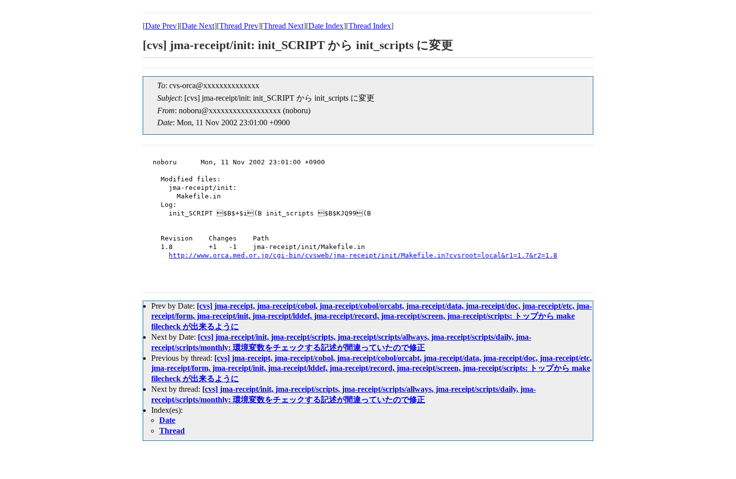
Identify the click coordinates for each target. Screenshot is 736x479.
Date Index (325, 26)
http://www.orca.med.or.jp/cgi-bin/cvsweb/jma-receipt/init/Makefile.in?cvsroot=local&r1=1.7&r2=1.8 (363, 255)
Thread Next (283, 26)
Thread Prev (238, 26)
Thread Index (369, 26)
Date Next (198, 26)
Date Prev (161, 26)
